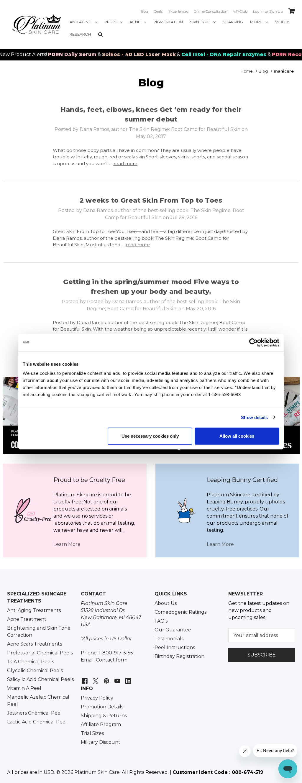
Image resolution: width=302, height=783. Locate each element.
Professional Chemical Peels (40, 653)
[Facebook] (84, 678)
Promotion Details (102, 707)
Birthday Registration (179, 656)
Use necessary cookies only (150, 436)
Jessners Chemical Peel (34, 713)
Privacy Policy (97, 698)
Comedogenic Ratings (180, 612)
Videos (282, 21)
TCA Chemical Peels (30, 661)
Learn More (67, 544)
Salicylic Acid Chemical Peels (40, 679)
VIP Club (240, 11)
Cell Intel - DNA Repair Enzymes (212, 54)
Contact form (111, 660)
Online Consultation (210, 11)
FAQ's (161, 621)
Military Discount (100, 742)
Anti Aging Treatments (34, 610)
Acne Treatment (26, 619)
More (256, 21)
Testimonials (169, 638)
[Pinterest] (106, 678)
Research (80, 34)
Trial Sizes (92, 733)
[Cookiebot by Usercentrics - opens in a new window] (253, 342)
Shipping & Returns (104, 715)
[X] (95, 678)
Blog (144, 11)
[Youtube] (117, 678)
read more (125, 163)
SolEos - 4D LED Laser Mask (127, 54)
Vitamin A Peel (24, 688)
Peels (110, 21)
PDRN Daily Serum (61, 54)
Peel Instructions (175, 647)
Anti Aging (80, 21)
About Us (166, 603)
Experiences (178, 11)
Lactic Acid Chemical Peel (37, 722)
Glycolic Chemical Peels (35, 670)
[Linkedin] (127, 678)
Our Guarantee (173, 630)
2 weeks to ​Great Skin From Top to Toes (151, 200)
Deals (158, 11)
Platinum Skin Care (97, 772)
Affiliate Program (101, 724)
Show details (254, 417)
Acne (134, 21)
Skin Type (200, 21)
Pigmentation (168, 21)
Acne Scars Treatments (34, 644)
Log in (258, 11)
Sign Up (276, 11)
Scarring (233, 21)
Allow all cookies (236, 436)
